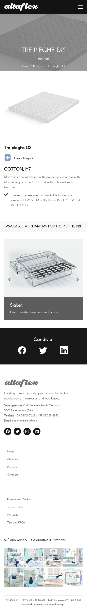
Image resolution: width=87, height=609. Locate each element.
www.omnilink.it (67, 600)
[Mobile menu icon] (80, 7)
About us (12, 459)
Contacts (12, 475)
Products (12, 467)
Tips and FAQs (16, 523)
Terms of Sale (15, 507)
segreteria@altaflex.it (24, 421)
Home (10, 452)
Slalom (16, 305)
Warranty (12, 515)
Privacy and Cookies (19, 500)
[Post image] (43, 268)
